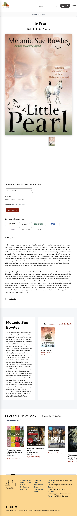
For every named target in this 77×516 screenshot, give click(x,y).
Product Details (10, 299)
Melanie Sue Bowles (40, 29)
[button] (6, 451)
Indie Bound (26, 229)
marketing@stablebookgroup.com (59, 494)
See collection (13, 420)
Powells (39, 229)
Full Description (10, 238)
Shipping (8, 205)
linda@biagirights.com (60, 496)
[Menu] (12, 6)
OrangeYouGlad (55, 511)
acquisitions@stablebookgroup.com (60, 485)
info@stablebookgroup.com (57, 489)
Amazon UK (25, 224)
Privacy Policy (23, 511)
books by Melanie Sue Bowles (61, 324)
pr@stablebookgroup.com (63, 480)
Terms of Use (33, 511)
